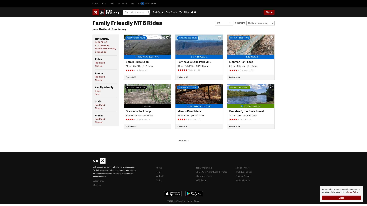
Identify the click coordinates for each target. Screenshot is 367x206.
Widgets (160, 176)
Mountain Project (204, 176)
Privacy (197, 201)
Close (341, 197)
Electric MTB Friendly (105, 48)
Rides (97, 91)
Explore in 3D (131, 77)
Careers (97, 185)
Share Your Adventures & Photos (211, 172)
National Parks (243, 180)
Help (158, 172)
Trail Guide (158, 12)
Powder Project (243, 176)
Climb (95, 3)
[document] (341, 194)
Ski (132, 3)
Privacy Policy (352, 192)
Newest (98, 66)
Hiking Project (242, 167)
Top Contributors (204, 167)
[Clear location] (272, 23)
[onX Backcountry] (147, 3)
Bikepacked (101, 51)
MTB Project (202, 180)
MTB (104, 3)
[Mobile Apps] (193, 12)
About (159, 167)
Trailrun (122, 3)
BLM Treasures (102, 45)
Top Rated (100, 62)
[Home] (107, 12)
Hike (112, 3)
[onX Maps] (99, 163)
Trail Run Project (244, 172)
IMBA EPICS (101, 42)
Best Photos (171, 12)
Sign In (269, 12)
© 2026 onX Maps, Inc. (176, 201)
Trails (97, 94)
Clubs (159, 180)
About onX (98, 181)
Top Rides (184, 12)
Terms (189, 201)
